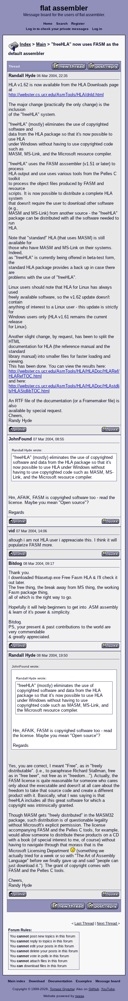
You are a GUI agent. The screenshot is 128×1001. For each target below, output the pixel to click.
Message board (108, 981)
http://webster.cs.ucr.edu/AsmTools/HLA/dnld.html (56, 94)
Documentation (60, 981)
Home (48, 23)
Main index (16, 981)
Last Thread (84, 923)
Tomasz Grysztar (62, 989)
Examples (84, 981)
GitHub (94, 989)
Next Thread (107, 923)
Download (37, 981)
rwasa (79, 996)
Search (62, 23)
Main (41, 44)
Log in (97, 29)
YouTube (108, 989)
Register (78, 23)
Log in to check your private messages (57, 29)
